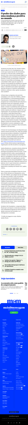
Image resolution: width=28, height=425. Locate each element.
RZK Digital (18, 362)
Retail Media (18, 334)
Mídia (4, 327)
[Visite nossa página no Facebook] (8, 422)
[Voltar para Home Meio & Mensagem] (11, 2)
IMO (17, 344)
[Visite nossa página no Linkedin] (16, 422)
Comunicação (5, 324)
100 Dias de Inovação (19, 324)
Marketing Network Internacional (6, 397)
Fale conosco (18, 378)
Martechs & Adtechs (19, 338)
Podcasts (4, 337)
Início (2, 6)
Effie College (5, 403)
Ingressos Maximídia (19, 385)
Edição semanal (18, 380)
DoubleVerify (18, 364)
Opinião (5, 6)
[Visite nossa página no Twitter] (11, 422)
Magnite (17, 358)
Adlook (17, 366)
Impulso (17, 349)
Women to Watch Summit (7, 373)
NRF (3, 354)
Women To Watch (6, 333)
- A (2, 46)
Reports (4, 345)
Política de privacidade (20, 376)
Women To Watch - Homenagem (8, 389)
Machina (17, 355)
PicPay (17, 350)
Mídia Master (5, 377)
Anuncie (17, 375)
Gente (4, 329)
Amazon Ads (18, 345)
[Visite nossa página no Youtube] (19, 422)
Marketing (4, 325)
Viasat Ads (18, 356)
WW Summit (5, 355)
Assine (17, 372)
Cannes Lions (5, 349)
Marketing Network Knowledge (8, 387)
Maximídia (4, 358)
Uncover (17, 360)
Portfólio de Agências (6, 343)
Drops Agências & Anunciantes (19, 328)
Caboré (4, 362)
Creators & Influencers (20, 335)
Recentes (7, 247)
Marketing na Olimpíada (20, 325)
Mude (17, 361)
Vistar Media (18, 353)
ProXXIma (4, 332)
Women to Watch (19, 382)
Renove (17, 373)
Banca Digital (5, 342)
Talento (17, 330)
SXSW (4, 350)
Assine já (14, 312)
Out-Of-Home (18, 337)
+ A (5, 46)
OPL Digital (18, 347)
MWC (4, 352)
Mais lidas (20, 247)
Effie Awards (5, 360)
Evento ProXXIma (6, 357)
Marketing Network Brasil (7, 381)
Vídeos (4, 339)
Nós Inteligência (19, 352)
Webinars (4, 340)
